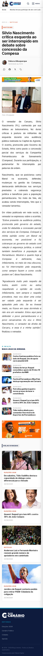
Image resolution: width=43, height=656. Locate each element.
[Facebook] (9, 69)
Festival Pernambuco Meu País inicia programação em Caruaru (27, 380)
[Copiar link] (20, 69)
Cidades (5, 635)
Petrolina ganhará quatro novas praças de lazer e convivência (24, 391)
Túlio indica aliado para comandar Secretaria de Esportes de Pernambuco (24, 412)
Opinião (5, 639)
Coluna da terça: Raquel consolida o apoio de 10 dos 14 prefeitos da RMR (26, 370)
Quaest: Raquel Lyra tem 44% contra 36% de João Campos (26, 401)
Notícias (14, 22)
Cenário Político (8, 631)
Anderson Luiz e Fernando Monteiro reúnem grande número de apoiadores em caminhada (21, 553)
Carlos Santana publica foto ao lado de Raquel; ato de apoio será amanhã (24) (27, 358)
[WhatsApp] (4, 69)
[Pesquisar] (28, 3)
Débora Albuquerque (17, 61)
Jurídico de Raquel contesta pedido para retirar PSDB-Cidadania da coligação (20, 591)
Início (4, 22)
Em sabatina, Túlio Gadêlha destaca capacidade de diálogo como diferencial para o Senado (20, 478)
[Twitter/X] (15, 69)
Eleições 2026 (7, 626)
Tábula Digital (19, 653)
